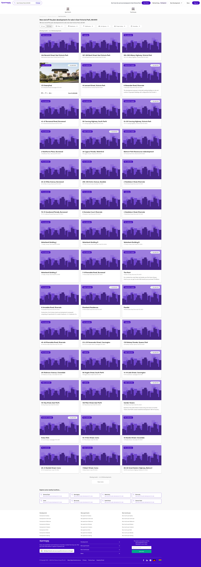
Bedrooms (72, 26)
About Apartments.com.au (74, 560)
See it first (146, 3)
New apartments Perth (85, 530)
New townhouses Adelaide (127, 532)
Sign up (196, 3)
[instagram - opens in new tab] (150, 560)
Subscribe (141, 551)
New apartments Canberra (86, 527)
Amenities (135, 26)
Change (38, 3)
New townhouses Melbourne (128, 521)
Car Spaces (103, 26)
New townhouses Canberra (128, 527)
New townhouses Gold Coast (128, 518)
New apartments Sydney (86, 515)
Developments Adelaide (45, 532)
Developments (43, 16)
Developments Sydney (44, 515)
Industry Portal (100, 560)
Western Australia (52, 16)
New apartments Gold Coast (87, 518)
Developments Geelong (45, 535)
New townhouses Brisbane (127, 524)
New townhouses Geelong (127, 535)
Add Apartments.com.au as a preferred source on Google (58, 551)
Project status (119, 26)
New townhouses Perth (127, 530)
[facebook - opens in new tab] (143, 560)
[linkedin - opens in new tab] (147, 560)
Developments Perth (44, 530)
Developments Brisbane (45, 524)
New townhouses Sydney (127, 515)
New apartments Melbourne (87, 521)
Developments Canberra (45, 527)
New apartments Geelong (86, 535)
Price (59, 26)
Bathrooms (88, 26)
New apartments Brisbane (86, 524)
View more (100, 482)
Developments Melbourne (45, 521)
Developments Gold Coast (45, 518)
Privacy (84, 560)
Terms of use (91, 560)
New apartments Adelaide (86, 532)
